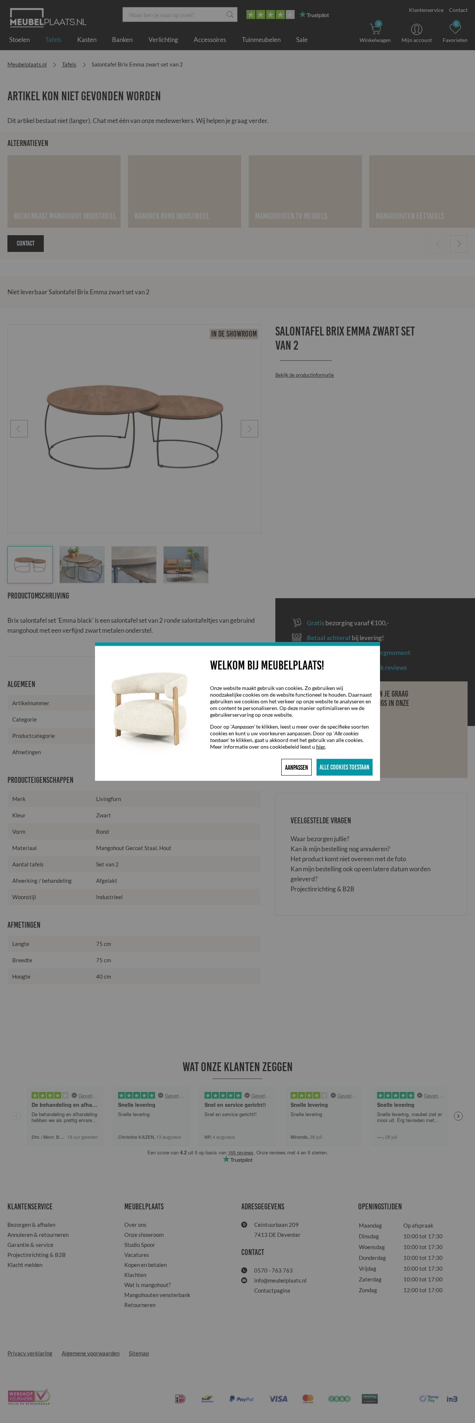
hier (320, 746)
